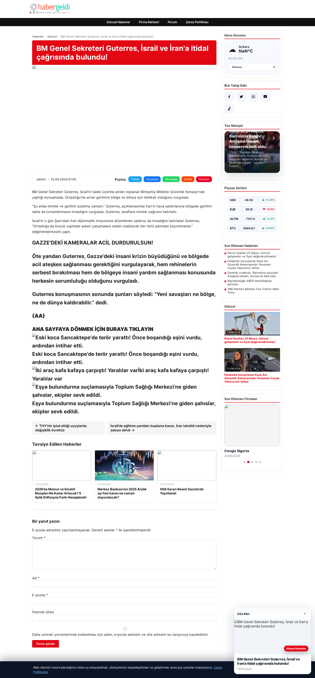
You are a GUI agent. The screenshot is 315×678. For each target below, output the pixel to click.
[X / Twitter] (241, 97)
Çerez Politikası (197, 22)
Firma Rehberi (149, 22)
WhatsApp (171, 179)
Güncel (52, 36)
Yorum (38, 538)
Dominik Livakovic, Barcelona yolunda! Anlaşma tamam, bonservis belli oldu (253, 274)
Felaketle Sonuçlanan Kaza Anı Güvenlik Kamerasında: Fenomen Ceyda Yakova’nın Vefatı (249, 264)
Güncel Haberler (118, 22)
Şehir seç (236, 58)
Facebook (152, 179)
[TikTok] (229, 109)
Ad (35, 578)
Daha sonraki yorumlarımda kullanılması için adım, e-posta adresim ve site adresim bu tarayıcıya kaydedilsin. (120, 634)
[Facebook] (229, 97)
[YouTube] (265, 97)
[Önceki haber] (264, 138)
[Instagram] (253, 97)
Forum (172, 22)
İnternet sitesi (43, 612)
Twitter (135, 179)
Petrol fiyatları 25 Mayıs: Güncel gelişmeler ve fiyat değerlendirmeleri (252, 254)
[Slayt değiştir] (244, 462)
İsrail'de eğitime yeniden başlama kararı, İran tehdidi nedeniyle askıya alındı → (160, 428)
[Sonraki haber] (273, 138)
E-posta (40, 595)
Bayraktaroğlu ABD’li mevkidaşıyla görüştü (250, 282)
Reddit (188, 179)
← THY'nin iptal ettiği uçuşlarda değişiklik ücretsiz (61, 428)
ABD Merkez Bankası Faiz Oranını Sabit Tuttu (253, 290)
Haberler (38, 36)
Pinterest (204, 179)
